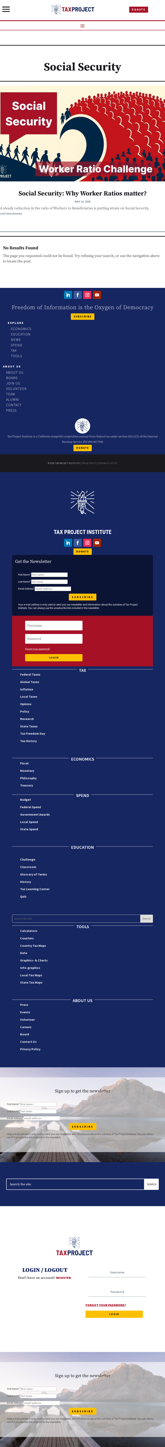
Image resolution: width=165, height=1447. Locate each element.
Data (23, 953)
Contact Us (28, 1042)
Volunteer (27, 1020)
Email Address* (26, 588)
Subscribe (83, 316)
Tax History (28, 741)
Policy (24, 711)
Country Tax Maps (33, 946)
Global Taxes (29, 682)
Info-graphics (30, 968)
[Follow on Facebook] (78, 295)
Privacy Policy (89, 463)
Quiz (23, 896)
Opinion (25, 704)
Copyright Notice (107, 463)
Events (25, 1012)
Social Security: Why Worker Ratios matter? (83, 194)
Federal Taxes (30, 674)
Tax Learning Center (35, 889)
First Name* (24, 574)
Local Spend (29, 822)
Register (63, 1278)
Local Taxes (28, 696)
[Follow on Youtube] (97, 295)
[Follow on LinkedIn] (68, 295)
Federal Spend (30, 807)
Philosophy (28, 778)
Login (54, 657)
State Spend (29, 829)
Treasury (26, 785)
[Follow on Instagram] (87, 295)
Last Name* (24, 581)
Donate (138, 9)
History (25, 882)
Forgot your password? (37, 648)
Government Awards (35, 814)
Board (24, 1034)
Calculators (28, 931)
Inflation (26, 689)
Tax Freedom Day (32, 733)
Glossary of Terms (33, 874)
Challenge (27, 859)
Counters (27, 938)
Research (27, 719)
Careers (26, 1027)
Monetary (27, 771)
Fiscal (24, 763)
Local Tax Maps (31, 975)
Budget (25, 800)
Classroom (28, 867)
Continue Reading (11, 213)
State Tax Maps (31, 982)
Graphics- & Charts (34, 960)
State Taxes (29, 726)
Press (24, 1005)
